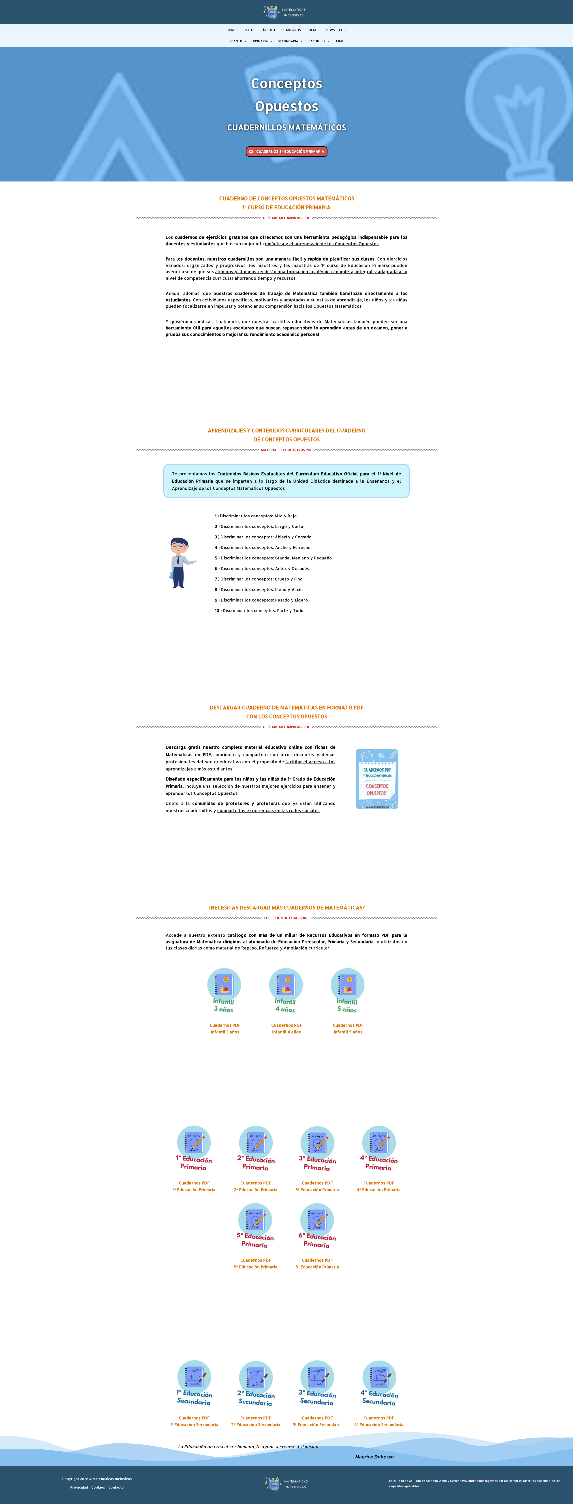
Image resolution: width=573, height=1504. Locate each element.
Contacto (116, 1487)
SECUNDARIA (288, 41)
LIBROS (232, 30)
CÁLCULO (268, 30)
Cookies (98, 1487)
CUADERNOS (291, 30)
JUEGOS (313, 30)
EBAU (340, 41)
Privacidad (79, 1487)
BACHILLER (316, 41)
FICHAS (249, 30)
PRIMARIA (260, 41)
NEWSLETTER (335, 30)
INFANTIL (236, 41)
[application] (245, 41)
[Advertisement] (286, 382)
